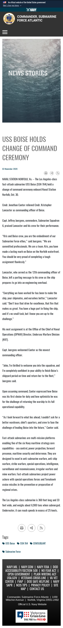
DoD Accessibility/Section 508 (31, 569)
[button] (12, 5)
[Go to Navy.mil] (31, 10)
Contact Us (37, 589)
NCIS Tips (21, 585)
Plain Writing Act (45, 574)
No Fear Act (48, 570)
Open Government (19, 574)
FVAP (20, 581)
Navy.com (27, 567)
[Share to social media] (52, 173)
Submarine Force (13, 551)
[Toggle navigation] (5, 32)
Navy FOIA (43, 567)
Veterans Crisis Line (33, 578)
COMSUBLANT (39, 543)
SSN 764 (24, 543)
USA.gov (12, 578)
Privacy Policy (40, 585)
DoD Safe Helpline (38, 581)
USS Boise (10, 543)
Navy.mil (12, 567)
